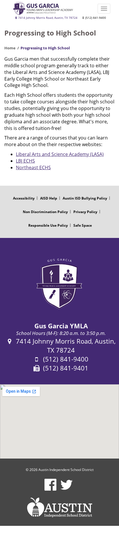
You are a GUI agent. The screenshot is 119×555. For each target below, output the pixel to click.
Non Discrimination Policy (45, 211)
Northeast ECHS (33, 167)
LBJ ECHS (25, 161)
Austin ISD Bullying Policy (85, 198)
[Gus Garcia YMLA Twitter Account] (66, 488)
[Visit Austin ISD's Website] (59, 507)
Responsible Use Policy (48, 225)
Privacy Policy (85, 211)
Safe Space (82, 225)
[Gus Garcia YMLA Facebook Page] (50, 488)
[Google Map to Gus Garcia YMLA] (59, 421)
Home (10, 48)
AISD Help (48, 198)
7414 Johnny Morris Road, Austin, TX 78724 (47, 18)
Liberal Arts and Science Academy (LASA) (60, 154)
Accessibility (24, 198)
